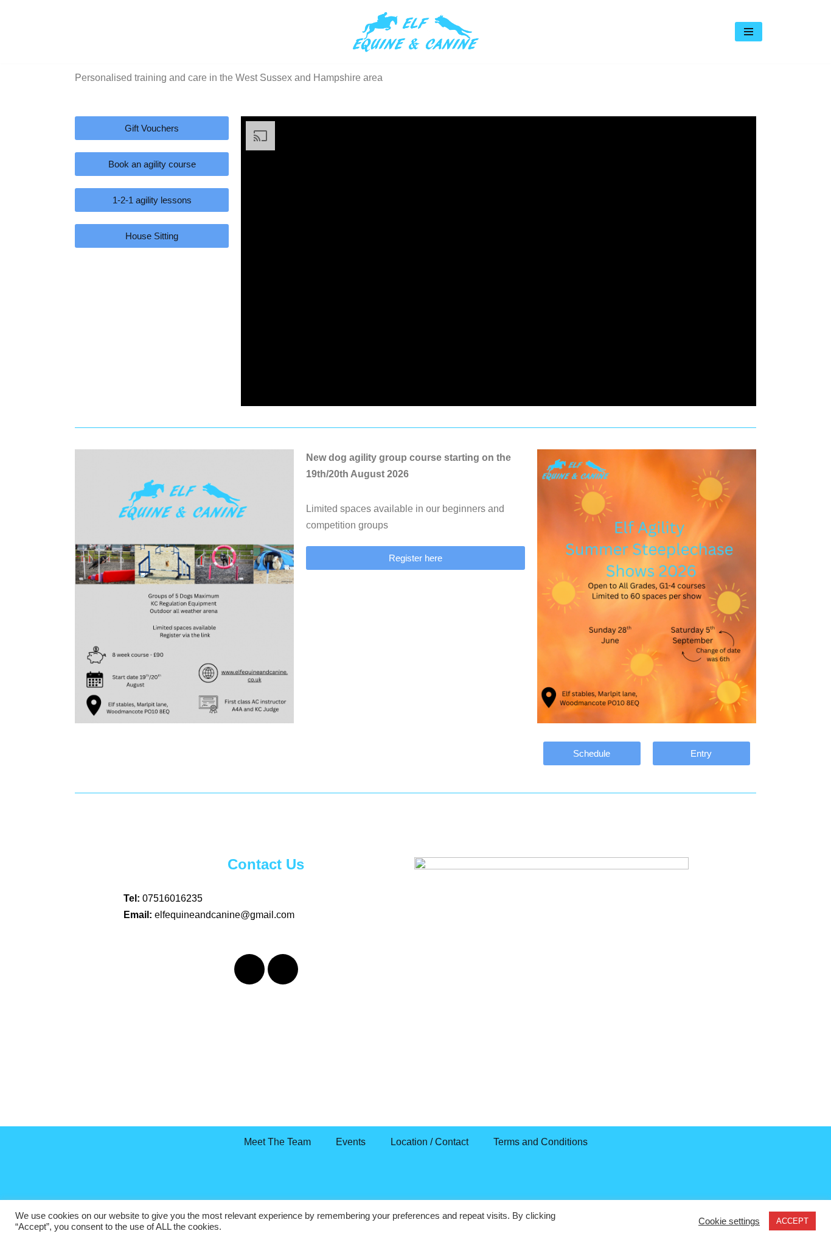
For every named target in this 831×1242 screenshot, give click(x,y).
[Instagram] (283, 969)
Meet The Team (277, 1142)
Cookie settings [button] (729, 1221)
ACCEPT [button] (792, 1221)
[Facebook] (249, 969)
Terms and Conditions (540, 1142)
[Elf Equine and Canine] (415, 31)
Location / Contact (429, 1142)
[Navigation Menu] (748, 31)
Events (351, 1142)
